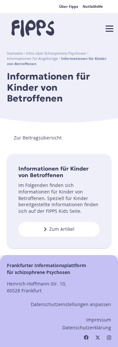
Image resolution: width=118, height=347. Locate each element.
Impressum (98, 320)
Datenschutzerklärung (86, 327)
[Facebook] (86, 337)
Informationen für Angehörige (32, 58)
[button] (109, 29)
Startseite (15, 53)
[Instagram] (109, 337)
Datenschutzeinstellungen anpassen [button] (71, 304)
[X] (97, 337)
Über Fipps (68, 6)
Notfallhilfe (93, 6)
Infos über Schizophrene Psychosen (56, 53)
